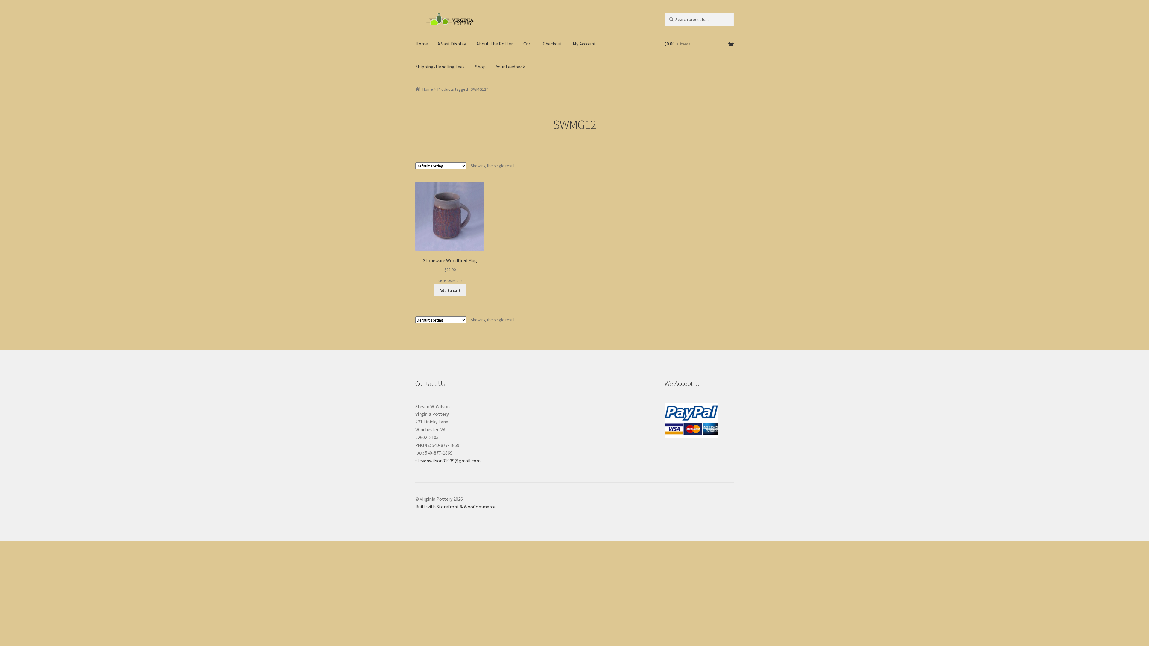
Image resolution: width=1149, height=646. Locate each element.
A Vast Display (451, 44)
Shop (480, 67)
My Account (584, 44)
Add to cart (450, 290)
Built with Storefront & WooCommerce (455, 507)
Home (421, 44)
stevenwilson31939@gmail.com (448, 461)
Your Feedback (510, 67)
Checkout (552, 44)
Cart (527, 44)
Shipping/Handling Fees (440, 67)
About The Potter (494, 44)
